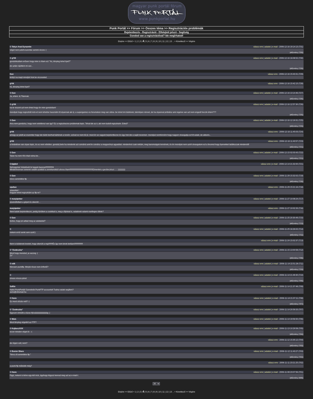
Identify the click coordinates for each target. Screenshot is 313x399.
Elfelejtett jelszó (168, 32)
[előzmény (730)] (296, 52)
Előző (130, 41)
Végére (192, 41)
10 (160, 41)
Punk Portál (118, 28)
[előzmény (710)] (296, 269)
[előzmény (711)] (296, 235)
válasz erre (258, 47)
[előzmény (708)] (296, 258)
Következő (180, 41)
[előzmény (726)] (296, 99)
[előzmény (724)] (296, 126)
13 (171, 41)
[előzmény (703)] (296, 346)
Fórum (135, 28)
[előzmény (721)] (296, 147)
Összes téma (154, 28)
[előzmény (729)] (296, 68)
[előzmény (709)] (296, 281)
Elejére (121, 41)
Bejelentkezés (132, 32)
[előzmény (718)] (296, 181)
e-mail (275, 47)
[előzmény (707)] (296, 304)
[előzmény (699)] (296, 378)
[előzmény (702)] (296, 357)
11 (163, 41)
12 (167, 41)
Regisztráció (149, 32)
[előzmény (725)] (296, 115)
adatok (268, 47)
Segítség (184, 32)
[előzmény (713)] (296, 223)
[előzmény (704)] (296, 334)
